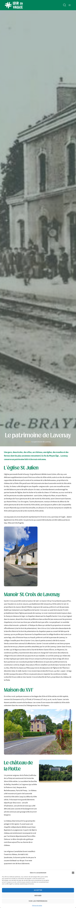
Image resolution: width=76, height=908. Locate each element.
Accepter (38, 890)
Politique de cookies (37, 905)
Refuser (38, 896)
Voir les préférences (38, 901)
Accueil (27, 442)
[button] (73, 873)
